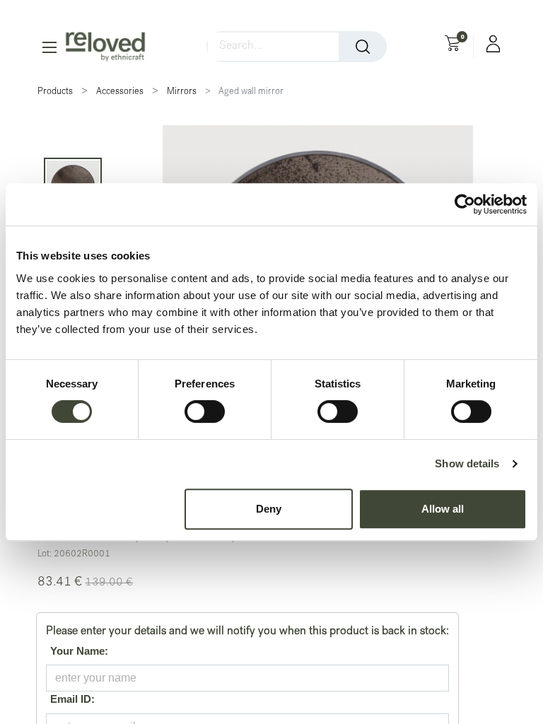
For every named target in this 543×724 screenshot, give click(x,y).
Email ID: (70, 699)
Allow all (442, 509)
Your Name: (77, 651)
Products (55, 92)
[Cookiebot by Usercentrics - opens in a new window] (465, 204)
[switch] (205, 411)
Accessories (120, 92)
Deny (268, 509)
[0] (452, 45)
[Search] (363, 47)
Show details (467, 463)
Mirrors (182, 92)
